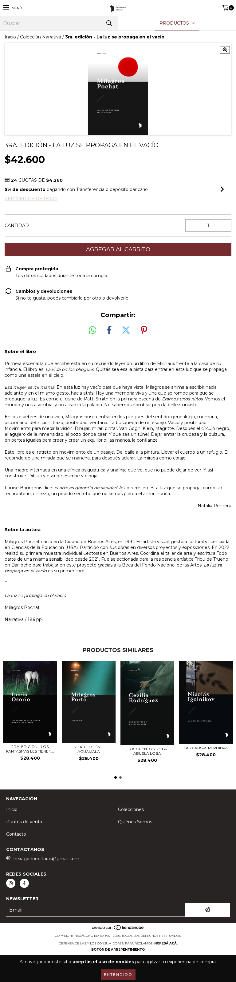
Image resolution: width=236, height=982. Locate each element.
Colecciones (131, 809)
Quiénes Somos (135, 822)
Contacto (16, 834)
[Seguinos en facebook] (24, 883)
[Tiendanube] (118, 930)
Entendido (118, 974)
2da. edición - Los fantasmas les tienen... (30, 748)
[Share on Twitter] (126, 330)
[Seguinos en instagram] (10, 883)
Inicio (10, 37)
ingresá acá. (165, 943)
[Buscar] (109, 23)
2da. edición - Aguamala (88, 749)
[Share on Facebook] (109, 330)
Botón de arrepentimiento (118, 950)
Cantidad (17, 225)
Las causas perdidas (206, 747)
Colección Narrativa (40, 37)
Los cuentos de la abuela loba (147, 751)
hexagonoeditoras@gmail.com (46, 858)
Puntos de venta (24, 822)
